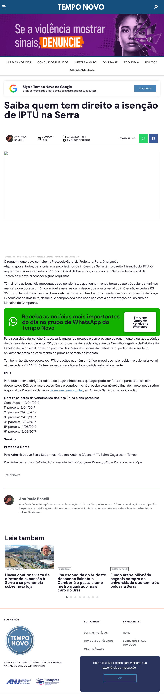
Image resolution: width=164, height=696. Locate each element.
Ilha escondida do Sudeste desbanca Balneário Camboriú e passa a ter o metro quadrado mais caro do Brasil (82, 582)
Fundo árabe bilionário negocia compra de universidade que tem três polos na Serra (134, 580)
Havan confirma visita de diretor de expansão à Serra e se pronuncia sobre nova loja (27, 580)
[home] (81, 7)
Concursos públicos (99, 640)
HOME (126, 632)
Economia (64, 569)
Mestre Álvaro (14, 569)
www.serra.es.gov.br (66, 390)
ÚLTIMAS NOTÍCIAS (96, 632)
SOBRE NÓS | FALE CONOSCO (134, 642)
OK (120, 678)
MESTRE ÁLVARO (94, 648)
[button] (143, 138)
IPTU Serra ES (12, 475)
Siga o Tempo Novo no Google (47, 87)
